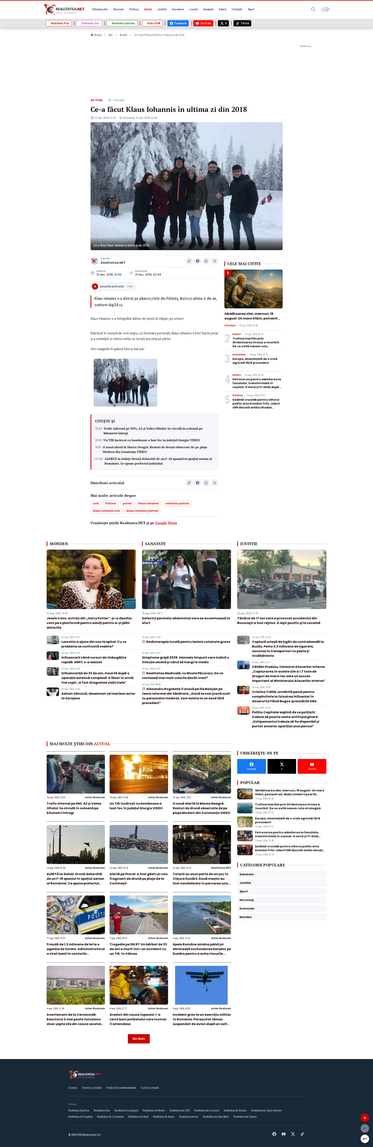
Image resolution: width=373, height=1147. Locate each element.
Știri (111, 35)
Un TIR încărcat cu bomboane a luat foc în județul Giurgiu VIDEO (152, 440)
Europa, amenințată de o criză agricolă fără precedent (255, 361)
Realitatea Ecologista (126, 1110)
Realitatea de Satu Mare (216, 1116)
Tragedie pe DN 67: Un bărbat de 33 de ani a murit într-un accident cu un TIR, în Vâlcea (138, 949)
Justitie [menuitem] (162, 9)
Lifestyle (229, 325)
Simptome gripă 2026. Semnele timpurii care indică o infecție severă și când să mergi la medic (185, 659)
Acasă (98, 35)
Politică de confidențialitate (121, 1087)
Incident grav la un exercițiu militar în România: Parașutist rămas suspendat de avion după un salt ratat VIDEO (202, 1021)
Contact (72, 1087)
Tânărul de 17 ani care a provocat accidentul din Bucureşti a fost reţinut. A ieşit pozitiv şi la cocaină (278, 620)
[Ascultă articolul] (365, 1118)
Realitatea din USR (180, 1110)
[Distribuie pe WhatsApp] (206, 261)
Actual (123, 35)
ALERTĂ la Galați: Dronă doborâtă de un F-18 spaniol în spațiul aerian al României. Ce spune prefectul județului (158, 461)
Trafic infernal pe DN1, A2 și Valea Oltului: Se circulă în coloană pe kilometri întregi (153, 430)
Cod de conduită (150, 1087)
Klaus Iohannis (148, 503)
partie (127, 503)
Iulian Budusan (95, 797)
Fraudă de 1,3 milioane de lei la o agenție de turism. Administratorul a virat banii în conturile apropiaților (76, 951)
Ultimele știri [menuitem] (100, 9)
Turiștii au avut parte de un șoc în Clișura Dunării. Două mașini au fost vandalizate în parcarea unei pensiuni (201, 881)
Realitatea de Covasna (206, 1110)
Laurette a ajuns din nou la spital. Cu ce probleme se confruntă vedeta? (93, 644)
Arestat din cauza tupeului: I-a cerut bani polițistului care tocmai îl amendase (138, 1019)
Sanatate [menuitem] (208, 9)
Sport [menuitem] (251, 9)
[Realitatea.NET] (65, 9)
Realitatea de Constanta (110, 1116)
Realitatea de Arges (164, 1116)
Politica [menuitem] (134, 9)
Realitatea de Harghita (80, 1116)
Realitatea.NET (113, 262)
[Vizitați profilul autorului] (94, 261)
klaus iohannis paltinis (142, 511)
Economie (239, 354)
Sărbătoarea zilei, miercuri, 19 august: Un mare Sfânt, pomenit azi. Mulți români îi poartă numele (252, 318)
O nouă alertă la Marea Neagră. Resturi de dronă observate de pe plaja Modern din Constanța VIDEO (155, 449)
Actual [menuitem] (148, 9)
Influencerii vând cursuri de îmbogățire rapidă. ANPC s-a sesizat (93, 659)
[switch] (325, 9)
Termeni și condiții (92, 1087)
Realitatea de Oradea (235, 1110)
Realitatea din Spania (245, 1116)
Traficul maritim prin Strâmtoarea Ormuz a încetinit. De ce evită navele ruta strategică (256, 344)
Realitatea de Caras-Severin (266, 1110)
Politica (238, 395)
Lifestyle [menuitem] (237, 9)
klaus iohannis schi (106, 511)
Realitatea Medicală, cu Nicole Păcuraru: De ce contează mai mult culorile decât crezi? (182, 675)
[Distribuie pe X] (214, 261)
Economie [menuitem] (178, 9)
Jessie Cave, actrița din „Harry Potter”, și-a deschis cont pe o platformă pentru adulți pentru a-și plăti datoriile (89, 623)
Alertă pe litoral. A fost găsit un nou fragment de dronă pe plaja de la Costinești (139, 879)
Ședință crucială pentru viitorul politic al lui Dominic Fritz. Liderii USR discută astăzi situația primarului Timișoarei (256, 405)
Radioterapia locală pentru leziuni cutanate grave (188, 642)
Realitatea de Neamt (154, 1110)
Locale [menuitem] (193, 9)
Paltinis (110, 503)
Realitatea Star (102, 1110)
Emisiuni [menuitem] (118, 9)
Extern (237, 334)
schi (96, 503)
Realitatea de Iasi (188, 1116)
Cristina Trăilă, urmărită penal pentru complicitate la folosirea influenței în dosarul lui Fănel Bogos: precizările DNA (284, 696)
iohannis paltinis (177, 503)
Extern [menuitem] (222, 9)
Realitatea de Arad (138, 1116)
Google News (166, 522)
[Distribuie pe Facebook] (197, 261)
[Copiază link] (189, 261)
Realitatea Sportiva (78, 1110)
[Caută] (313, 9)
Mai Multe (138, 1039)
